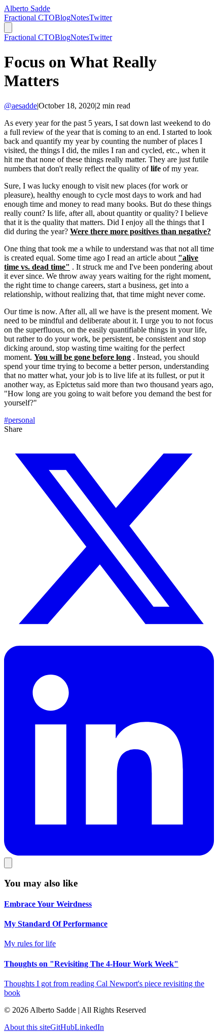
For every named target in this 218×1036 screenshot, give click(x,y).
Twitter (100, 17)
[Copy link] (8, 863)
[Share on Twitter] (109, 641)
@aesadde (20, 105)
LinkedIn (89, 1027)
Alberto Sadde (27, 8)
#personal (19, 420)
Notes (79, 17)
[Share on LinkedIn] (109, 852)
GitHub (62, 1027)
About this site (27, 1027)
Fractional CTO (29, 17)
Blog (62, 17)
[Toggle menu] (8, 27)
